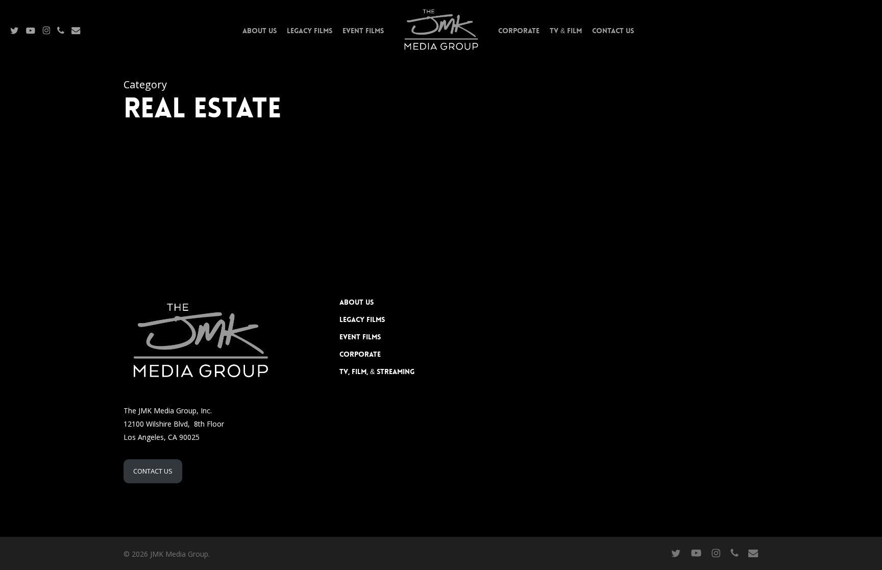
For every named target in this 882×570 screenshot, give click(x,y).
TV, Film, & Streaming (376, 371)
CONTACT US (153, 471)
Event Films (360, 336)
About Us (356, 302)
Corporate (360, 354)
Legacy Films (362, 319)
